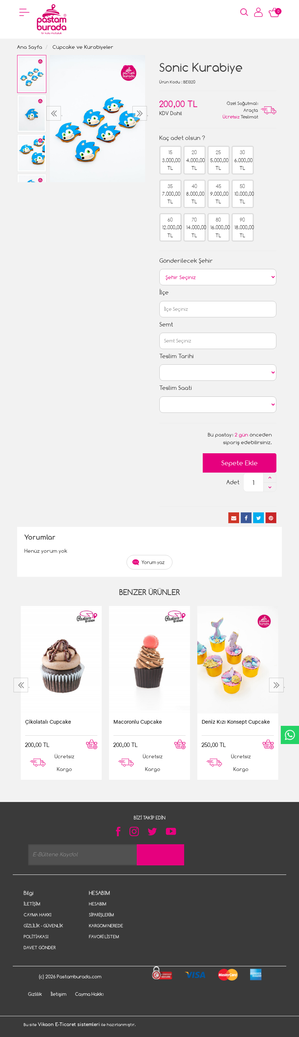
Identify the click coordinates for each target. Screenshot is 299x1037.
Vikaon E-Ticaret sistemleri (69, 1024)
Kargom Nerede (106, 925)
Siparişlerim (101, 914)
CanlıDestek (290, 735)
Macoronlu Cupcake (137, 721)
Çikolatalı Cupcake (48, 721)
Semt (166, 324)
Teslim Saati (175, 387)
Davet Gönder (40, 947)
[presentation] (54, 113)
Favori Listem (104, 936)
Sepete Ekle (239, 463)
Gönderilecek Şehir (186, 260)
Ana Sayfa (29, 47)
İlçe (164, 292)
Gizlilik (35, 994)
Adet (233, 482)
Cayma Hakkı (37, 914)
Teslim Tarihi (176, 356)
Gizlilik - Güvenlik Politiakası (43, 931)
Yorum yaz (153, 562)
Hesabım (97, 904)
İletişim (32, 904)
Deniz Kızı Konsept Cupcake (236, 721)
